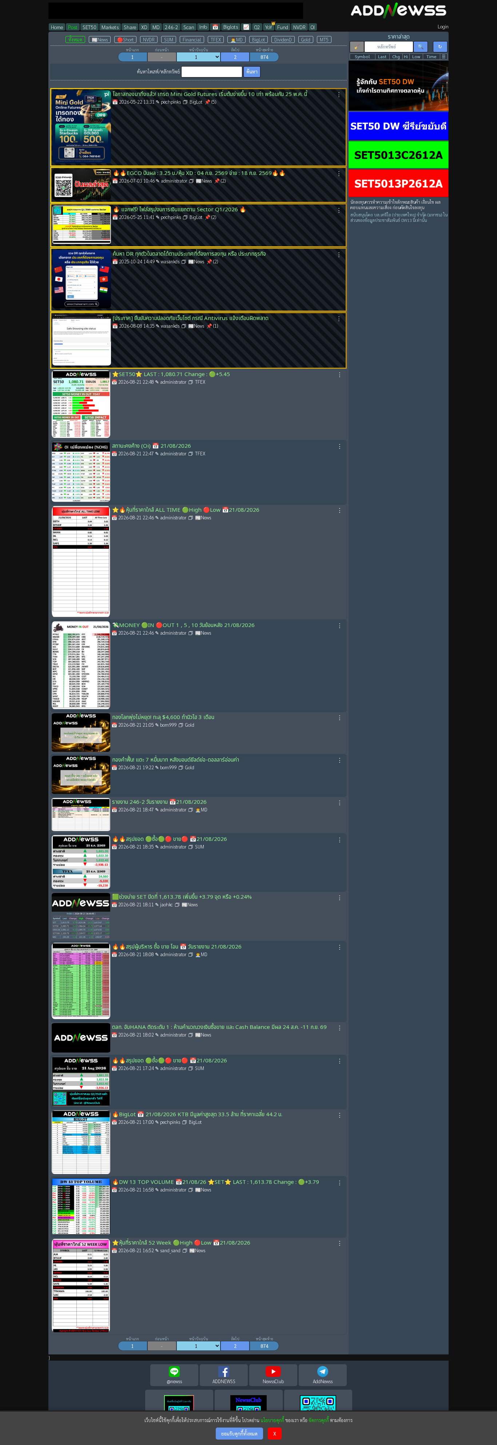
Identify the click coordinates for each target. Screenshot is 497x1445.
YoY (268, 27)
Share (130, 27)
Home (57, 27)
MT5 (324, 39)
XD (144, 27)
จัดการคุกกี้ (319, 1420)
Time (431, 56)
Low (416, 56)
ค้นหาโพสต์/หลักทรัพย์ (158, 71)
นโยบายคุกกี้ (272, 1420)
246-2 (171, 27)
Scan (188, 27)
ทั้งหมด (75, 39)
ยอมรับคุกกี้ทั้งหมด (239, 1433)
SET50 (89, 27)
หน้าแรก (132, 50)
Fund (282, 27)
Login (443, 26)
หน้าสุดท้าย (264, 50)
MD (156, 27)
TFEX (216, 39)
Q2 (257, 27)
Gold (305, 39)
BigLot (258, 39)
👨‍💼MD (236, 39)
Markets (110, 27)
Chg (396, 56)
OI (313, 27)
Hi (406, 56)
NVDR (299, 27)
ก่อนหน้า (162, 50)
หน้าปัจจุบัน (198, 50)
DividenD (283, 39)
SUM (168, 39)
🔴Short (125, 39)
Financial (192, 39)
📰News (100, 39)
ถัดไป (235, 50)
